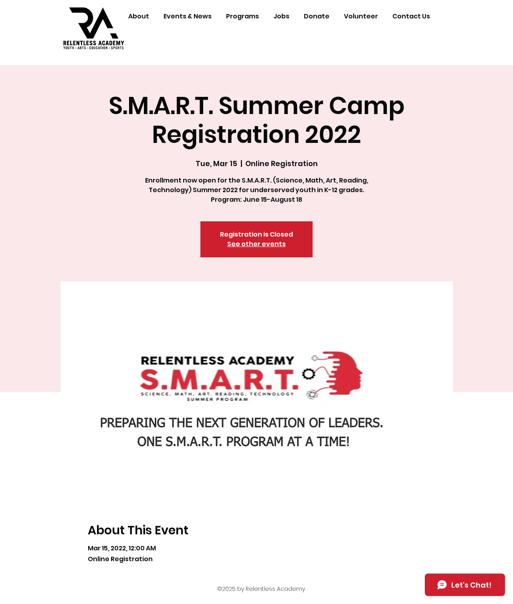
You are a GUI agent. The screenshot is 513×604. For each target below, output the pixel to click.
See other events (256, 244)
